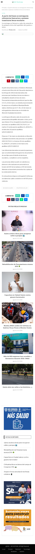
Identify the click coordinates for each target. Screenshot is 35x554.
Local (3, 549)
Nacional (18, 549)
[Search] (33, 2)
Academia (14, 551)
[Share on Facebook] (23, 77)
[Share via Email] (26, 80)
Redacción (12, 30)
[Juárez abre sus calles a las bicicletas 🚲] (17, 374)
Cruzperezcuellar (21, 188)
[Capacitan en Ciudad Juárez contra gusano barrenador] (17, 282)
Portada (4, 7)
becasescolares (8, 188)
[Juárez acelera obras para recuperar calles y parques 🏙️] (17, 220)
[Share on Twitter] (27, 77)
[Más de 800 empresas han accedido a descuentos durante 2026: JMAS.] (17, 343)
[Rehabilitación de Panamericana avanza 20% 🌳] (17, 251)
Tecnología (27, 549)
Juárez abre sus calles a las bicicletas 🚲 (17, 387)
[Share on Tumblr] (13, 80)
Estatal (10, 549)
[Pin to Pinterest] (8, 80)
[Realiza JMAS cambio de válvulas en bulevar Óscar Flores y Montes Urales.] (17, 312)
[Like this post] (18, 77)
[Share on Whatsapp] (21, 80)
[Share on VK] (17, 80)
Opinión (22, 551)
